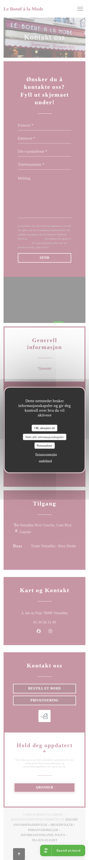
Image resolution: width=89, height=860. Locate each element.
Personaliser (44, 445)
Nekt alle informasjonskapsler (44, 437)
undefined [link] (45, 460)
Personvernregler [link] (46, 454)
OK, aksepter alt (44, 428)
